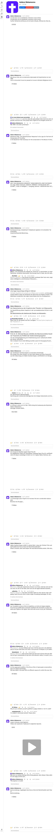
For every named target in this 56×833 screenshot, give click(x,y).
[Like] (32, 117)
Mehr (40, 68)
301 (26, 316)
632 (23, 442)
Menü (2, 830)
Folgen (23, 7)
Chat (37, 7)
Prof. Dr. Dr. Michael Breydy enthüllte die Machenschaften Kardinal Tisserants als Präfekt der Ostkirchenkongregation (31, 335)
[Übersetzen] (35, 117)
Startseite (1, 3)
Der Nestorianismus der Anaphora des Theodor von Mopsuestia (31, 308)
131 (24, 299)
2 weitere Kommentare (16, 658)
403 (22, 536)
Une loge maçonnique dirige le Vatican (23, 291)
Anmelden (1, 11)
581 (24, 489)
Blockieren (30, 7)
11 (22, 582)
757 (26, 704)
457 (23, 827)
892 (26, 771)
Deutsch (1, 18)
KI (35, 68)
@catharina (13, 587)
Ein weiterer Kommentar (17, 127)
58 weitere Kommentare (17, 281)
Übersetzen (29, 68)
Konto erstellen (1, 14)
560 (20, 390)
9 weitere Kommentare (16, 597)
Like (13, 174)
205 (23, 343)
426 (24, 220)
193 (22, 68)
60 (22, 267)
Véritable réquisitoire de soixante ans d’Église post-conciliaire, (27, 293)
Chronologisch (1, 7)
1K (26, 267)
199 (25, 4)
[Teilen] (25, 393)
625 (26, 582)
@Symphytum (14, 648)
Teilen (17, 68)
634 (28, 643)
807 (26, 114)
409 (24, 174)
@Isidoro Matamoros (16, 119)
